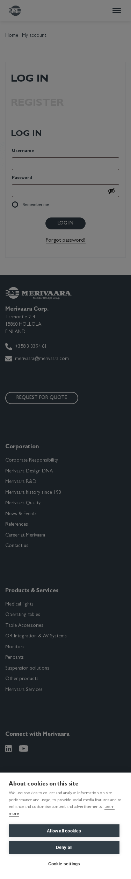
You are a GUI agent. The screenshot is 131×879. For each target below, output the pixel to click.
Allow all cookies (64, 831)
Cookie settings (64, 863)
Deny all (64, 847)
